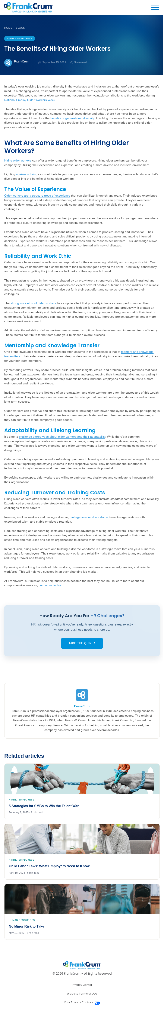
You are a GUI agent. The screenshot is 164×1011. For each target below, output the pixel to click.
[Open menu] (156, 8)
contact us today (50, 585)
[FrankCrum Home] (28, 7)
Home (8, 27)
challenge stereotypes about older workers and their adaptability (62, 436)
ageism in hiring (26, 174)
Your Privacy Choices (79, 1002)
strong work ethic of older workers (33, 303)
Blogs (20, 27)
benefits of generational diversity (72, 118)
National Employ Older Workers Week (29, 100)
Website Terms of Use (82, 994)
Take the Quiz (81, 643)
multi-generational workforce (89, 517)
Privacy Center (82, 985)
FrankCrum (21, 61)
